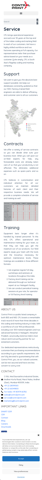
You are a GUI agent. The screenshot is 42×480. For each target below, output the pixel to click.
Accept (21, 459)
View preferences (21, 471)
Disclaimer (21, 477)
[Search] (37, 21)
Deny (21, 465)
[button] (38, 435)
